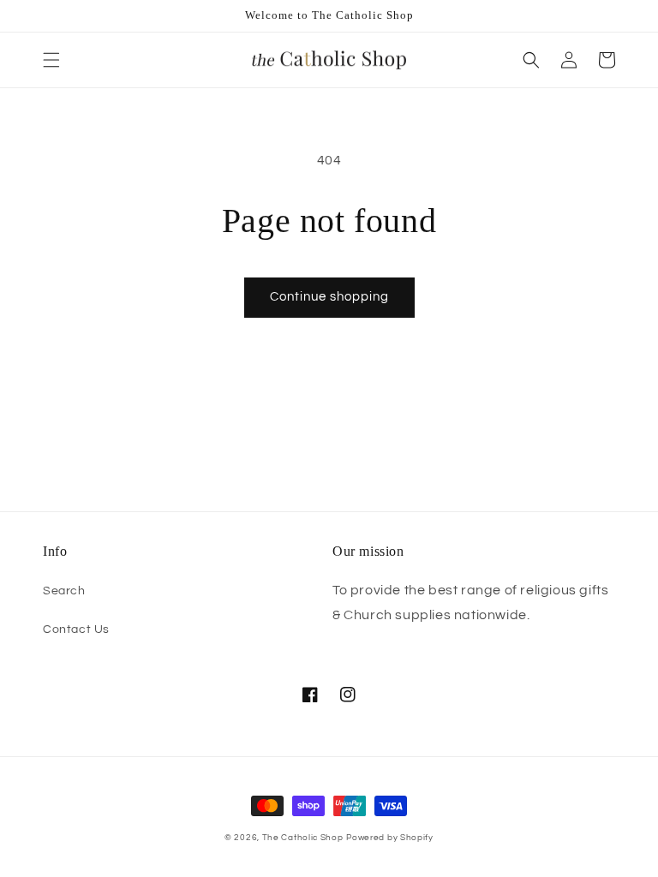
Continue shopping (329, 296)
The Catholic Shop (303, 837)
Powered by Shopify (390, 837)
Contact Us (76, 629)
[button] (51, 60)
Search (64, 591)
